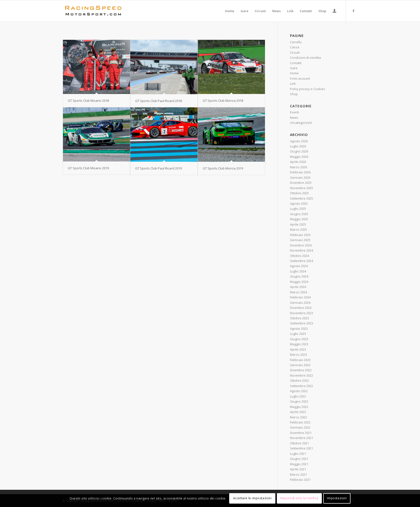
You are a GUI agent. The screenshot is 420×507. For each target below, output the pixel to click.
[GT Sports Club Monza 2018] (231, 67)
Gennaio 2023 (300, 365)
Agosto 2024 (299, 266)
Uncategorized (301, 122)
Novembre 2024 (301, 250)
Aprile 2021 (298, 469)
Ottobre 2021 (299, 443)
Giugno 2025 (299, 214)
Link (293, 83)
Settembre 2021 (301, 448)
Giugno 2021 (299, 458)
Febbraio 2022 (300, 422)
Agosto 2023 (299, 328)
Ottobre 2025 (299, 193)
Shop (294, 94)
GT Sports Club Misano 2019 (88, 168)
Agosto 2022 (299, 391)
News (294, 117)
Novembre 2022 (301, 375)
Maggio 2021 (299, 464)
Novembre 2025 (301, 188)
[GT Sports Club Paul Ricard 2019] (163, 134)
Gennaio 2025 (300, 240)
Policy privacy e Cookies (307, 89)
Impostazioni (337, 498)
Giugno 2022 (299, 401)
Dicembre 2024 (301, 245)
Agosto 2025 (299, 203)
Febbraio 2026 (300, 172)
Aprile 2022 (298, 412)
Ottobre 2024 (299, 256)
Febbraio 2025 (300, 235)
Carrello (296, 42)
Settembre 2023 (301, 323)
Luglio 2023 (298, 333)
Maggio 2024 (299, 281)
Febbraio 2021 (300, 479)
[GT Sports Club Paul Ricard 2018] (163, 67)
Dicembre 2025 (301, 182)
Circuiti (295, 52)
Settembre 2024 (301, 261)
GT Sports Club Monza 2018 (223, 100)
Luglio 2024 (298, 271)
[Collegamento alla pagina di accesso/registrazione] (334, 11)
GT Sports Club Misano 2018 (88, 100)
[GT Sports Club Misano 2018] (96, 67)
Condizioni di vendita (305, 57)
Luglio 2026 (298, 146)
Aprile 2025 (298, 224)
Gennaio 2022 (300, 427)
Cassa (294, 47)
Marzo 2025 (298, 229)
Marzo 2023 (298, 354)
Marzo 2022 (298, 417)
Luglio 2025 (298, 208)
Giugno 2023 (299, 339)
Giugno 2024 (299, 276)
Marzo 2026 (298, 167)
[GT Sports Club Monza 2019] (231, 134)
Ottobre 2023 (299, 318)
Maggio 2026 (299, 156)
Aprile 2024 (298, 287)
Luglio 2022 (298, 396)
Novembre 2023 (301, 313)
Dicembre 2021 (301, 433)
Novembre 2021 (301, 438)
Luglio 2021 (298, 453)
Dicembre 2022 (301, 370)
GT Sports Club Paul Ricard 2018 (158, 101)
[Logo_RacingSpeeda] (93, 11)
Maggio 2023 (299, 344)
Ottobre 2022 (299, 380)
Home (294, 73)
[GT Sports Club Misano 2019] (96, 134)
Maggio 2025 (299, 219)
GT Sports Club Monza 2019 (223, 168)
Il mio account (300, 78)
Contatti (295, 63)
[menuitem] (229, 11)
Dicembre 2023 (301, 307)
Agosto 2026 (299, 141)
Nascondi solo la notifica (299, 498)
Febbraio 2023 (300, 360)
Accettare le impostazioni (252, 498)
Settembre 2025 (301, 198)
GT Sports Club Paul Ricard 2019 (158, 168)
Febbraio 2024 (300, 297)
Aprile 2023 (298, 349)
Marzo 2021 (298, 474)
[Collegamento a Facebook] (353, 10)
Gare (294, 68)
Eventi (294, 112)
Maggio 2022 (299, 407)
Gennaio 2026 (300, 177)
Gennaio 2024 (300, 302)
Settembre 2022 (301, 386)
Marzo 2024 (298, 292)
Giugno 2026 (299, 151)
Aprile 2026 (298, 162)
